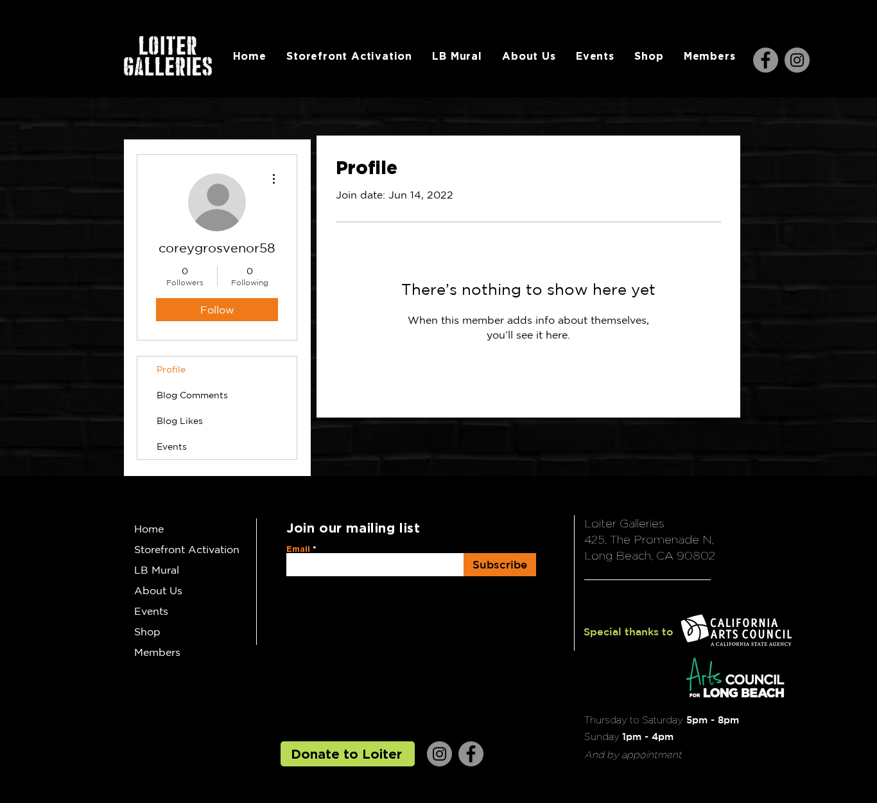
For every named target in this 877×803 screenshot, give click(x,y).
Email (298, 549)
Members (157, 652)
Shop (147, 631)
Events (172, 446)
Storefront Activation (186, 549)
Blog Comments (192, 395)
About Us (158, 590)
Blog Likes (180, 421)
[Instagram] (797, 60)
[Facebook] (765, 60)
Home (149, 528)
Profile (171, 369)
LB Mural (156, 570)
